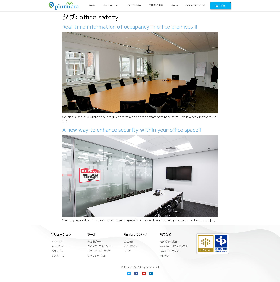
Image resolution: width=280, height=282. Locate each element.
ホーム (91, 5)
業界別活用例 (156, 5)
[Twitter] (129, 273)
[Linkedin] (151, 273)
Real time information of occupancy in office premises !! (130, 26)
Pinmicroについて (195, 5)
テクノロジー (134, 5)
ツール (174, 5)
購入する (220, 5)
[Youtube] (144, 273)
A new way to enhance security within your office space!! (131, 129)
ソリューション (110, 5)
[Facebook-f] (136, 273)
